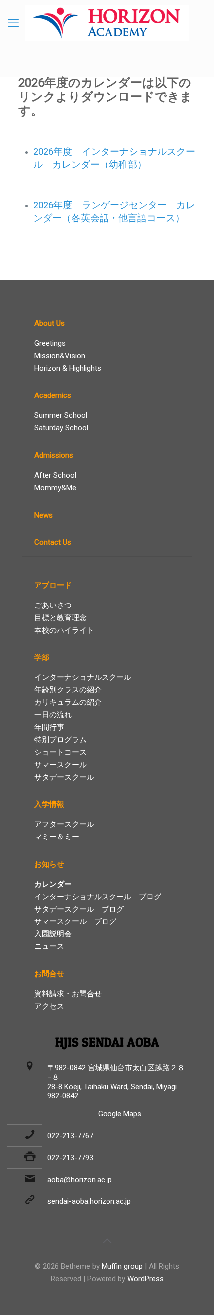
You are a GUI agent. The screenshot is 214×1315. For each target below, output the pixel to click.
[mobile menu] (13, 23)
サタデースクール (64, 777)
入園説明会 (53, 933)
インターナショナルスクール (82, 677)
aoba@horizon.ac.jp (79, 1179)
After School (55, 475)
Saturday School (61, 427)
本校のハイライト (64, 630)
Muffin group (122, 1266)
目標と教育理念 (60, 617)
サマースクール (60, 764)
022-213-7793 (70, 1157)
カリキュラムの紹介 (68, 702)
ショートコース (60, 752)
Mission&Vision (59, 355)
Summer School (60, 415)
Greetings (50, 343)
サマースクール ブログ (75, 921)
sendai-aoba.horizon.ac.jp (89, 1201)
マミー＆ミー (56, 836)
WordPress (145, 1278)
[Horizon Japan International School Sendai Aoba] (107, 23)
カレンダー (53, 884)
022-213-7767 (70, 1135)
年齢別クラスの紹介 (68, 689)
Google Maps (119, 1113)
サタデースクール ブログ (79, 909)
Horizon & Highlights (67, 368)
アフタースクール (64, 824)
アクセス (49, 1006)
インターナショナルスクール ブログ (97, 896)
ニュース (49, 946)
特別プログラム (60, 739)
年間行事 (49, 727)
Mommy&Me (55, 487)
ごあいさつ (53, 605)
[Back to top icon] (107, 1240)
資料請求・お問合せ (68, 993)
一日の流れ (53, 714)
